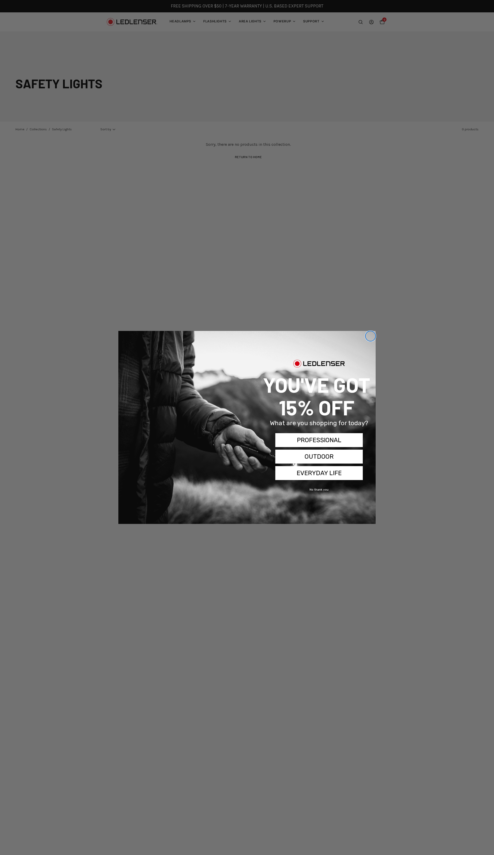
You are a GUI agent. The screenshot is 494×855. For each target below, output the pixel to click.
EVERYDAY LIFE (319, 473)
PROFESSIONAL (319, 440)
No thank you (319, 489)
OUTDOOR (319, 456)
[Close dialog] (370, 336)
